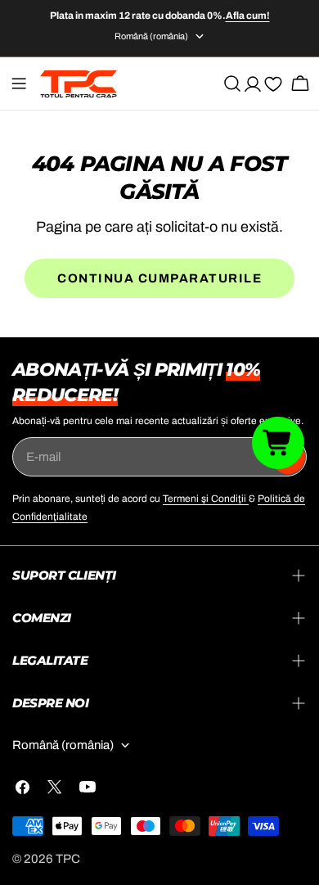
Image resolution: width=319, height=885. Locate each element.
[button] (278, 442)
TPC (68, 858)
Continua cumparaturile (159, 278)
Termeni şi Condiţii (206, 498)
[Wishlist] (273, 86)
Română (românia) (151, 36)
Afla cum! (248, 15)
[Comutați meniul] (18, 83)
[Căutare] (232, 83)
